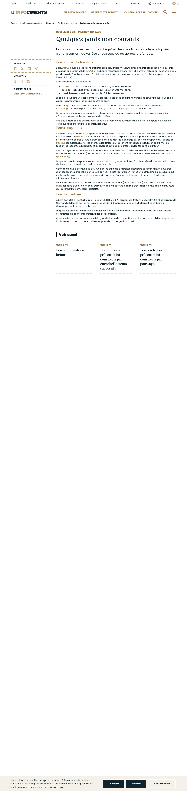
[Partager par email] (36, 68)
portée (157, 161)
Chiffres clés (78, 3)
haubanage (62, 108)
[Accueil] (29, 12)
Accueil (14, 23)
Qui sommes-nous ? (55, 3)
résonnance (62, 156)
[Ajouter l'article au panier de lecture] (15, 81)
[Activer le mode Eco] (175, 3)
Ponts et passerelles (67, 23)
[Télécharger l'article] (28, 81)
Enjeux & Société (75, 12)
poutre (66, 67)
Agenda (14, 3)
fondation (91, 71)
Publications (32, 3)
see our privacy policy (51, 787)
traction (60, 142)
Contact (118, 3)
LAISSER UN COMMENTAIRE (28, 93)
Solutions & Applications (31, 23)
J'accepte (113, 783)
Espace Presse (99, 3)
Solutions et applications (141, 12)
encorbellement (130, 105)
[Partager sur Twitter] (22, 68)
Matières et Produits (104, 12)
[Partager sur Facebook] (15, 68)
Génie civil (50, 23)
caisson (69, 86)
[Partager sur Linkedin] (29, 68)
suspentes (81, 136)
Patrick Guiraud (89, 32)
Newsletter (135, 3)
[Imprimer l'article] (21, 81)
